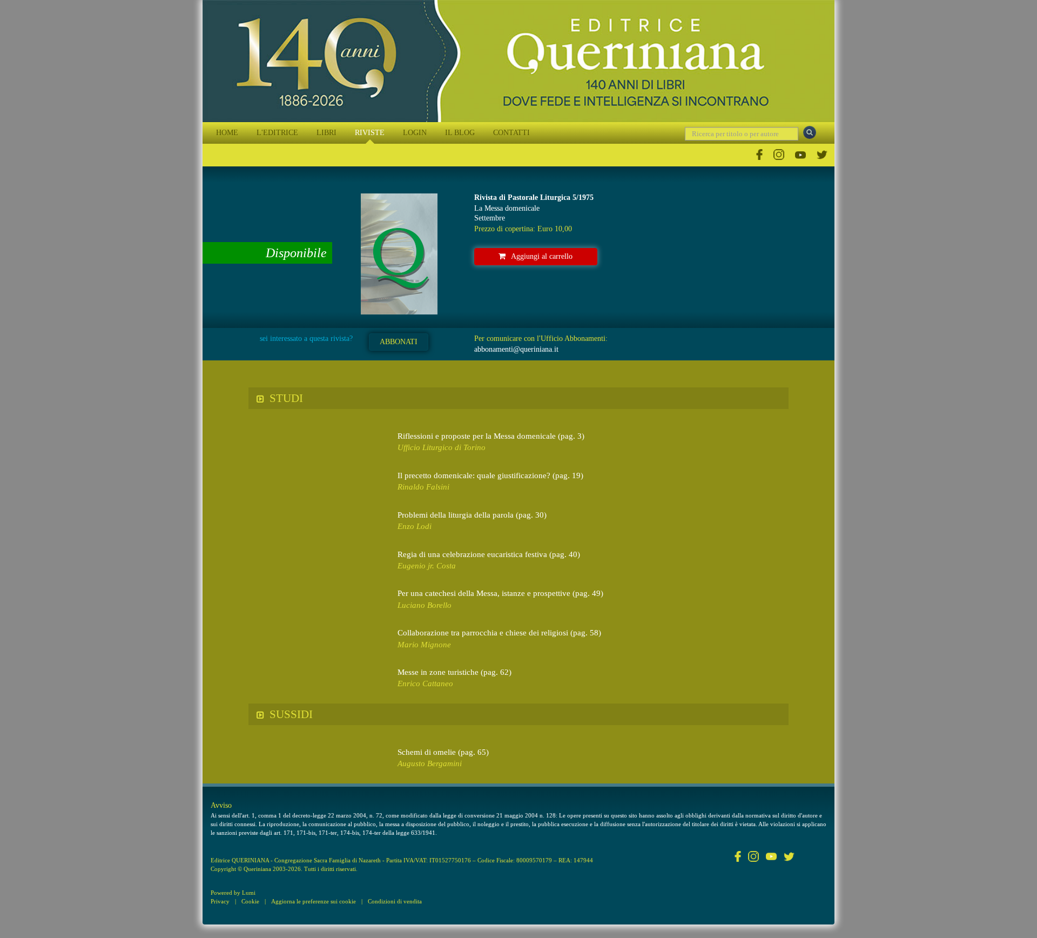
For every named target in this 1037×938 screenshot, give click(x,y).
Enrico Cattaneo (425, 683)
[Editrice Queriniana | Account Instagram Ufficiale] (779, 155)
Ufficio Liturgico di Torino (442, 447)
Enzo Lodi (415, 526)
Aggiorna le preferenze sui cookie (313, 901)
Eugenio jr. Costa (427, 565)
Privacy (220, 901)
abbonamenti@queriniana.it (516, 349)
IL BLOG (460, 133)
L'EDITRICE (277, 133)
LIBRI (326, 133)
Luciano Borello (425, 605)
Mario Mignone (424, 644)
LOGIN (415, 133)
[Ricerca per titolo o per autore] (809, 132)
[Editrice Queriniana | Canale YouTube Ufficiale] (800, 155)
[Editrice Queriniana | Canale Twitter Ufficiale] (822, 155)
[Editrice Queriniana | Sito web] (518, 61)
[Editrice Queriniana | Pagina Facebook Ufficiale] (759, 155)
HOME (227, 133)
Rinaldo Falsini (423, 487)
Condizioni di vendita (395, 901)
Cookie (250, 901)
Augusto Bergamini (430, 763)
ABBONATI (399, 342)
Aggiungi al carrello (542, 256)
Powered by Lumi (233, 892)
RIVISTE (370, 133)
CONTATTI (511, 133)
